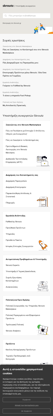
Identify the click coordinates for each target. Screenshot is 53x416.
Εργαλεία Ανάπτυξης (15, 215)
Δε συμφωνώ (26, 411)
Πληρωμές (10, 203)
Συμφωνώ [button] (27, 400)
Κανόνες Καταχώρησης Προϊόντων (21, 349)
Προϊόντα (10, 344)
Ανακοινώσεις (12, 287)
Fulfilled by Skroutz (14, 221)
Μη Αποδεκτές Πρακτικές (14, 105)
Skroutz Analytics (13, 331)
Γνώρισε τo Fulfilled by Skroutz (16, 85)
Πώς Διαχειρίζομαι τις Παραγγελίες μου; (20, 62)
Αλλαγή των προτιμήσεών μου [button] (27, 405)
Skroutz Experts (12, 265)
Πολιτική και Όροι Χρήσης (18, 300)
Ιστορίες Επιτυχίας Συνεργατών (19, 246)
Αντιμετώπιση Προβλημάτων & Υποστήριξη (26, 259)
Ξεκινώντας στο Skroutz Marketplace (23, 125)
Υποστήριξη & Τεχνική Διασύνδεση (20, 271)
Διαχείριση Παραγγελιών (16, 181)
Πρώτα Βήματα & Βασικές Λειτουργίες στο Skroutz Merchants (17, 149)
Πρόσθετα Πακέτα (14, 240)
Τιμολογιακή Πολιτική (15, 324)
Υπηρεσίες (10, 234)
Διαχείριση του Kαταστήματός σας (22, 175)
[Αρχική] (8, 5)
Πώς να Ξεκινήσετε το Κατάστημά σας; (22, 140)
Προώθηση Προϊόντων (15, 228)
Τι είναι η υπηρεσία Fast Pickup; (17, 95)
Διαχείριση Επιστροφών (16, 187)
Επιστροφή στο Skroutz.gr (12, 23)
